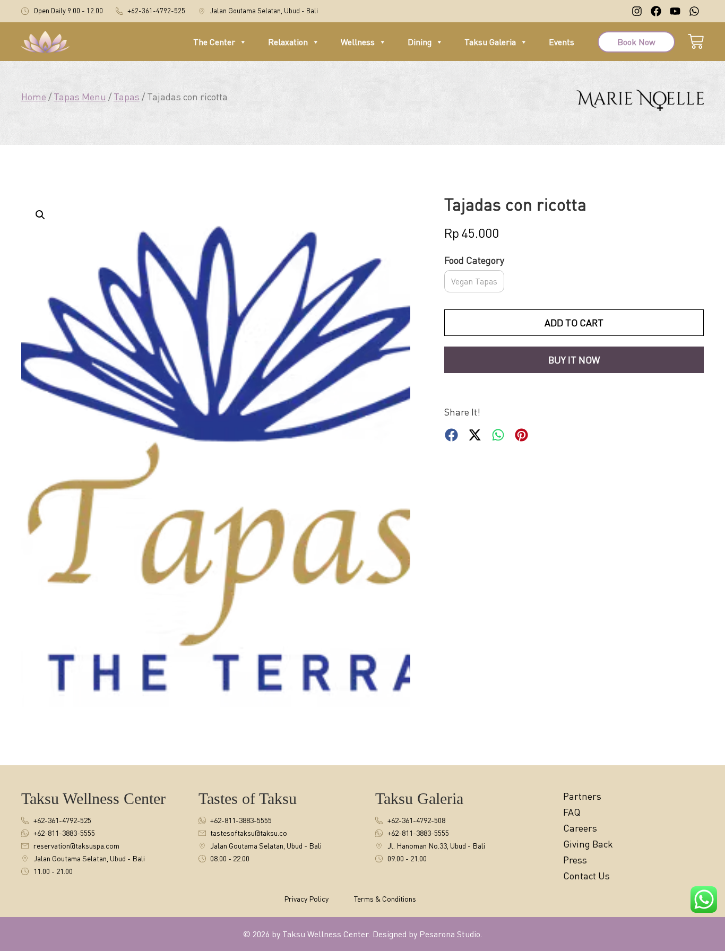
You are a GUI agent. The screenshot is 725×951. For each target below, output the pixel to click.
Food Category (474, 260)
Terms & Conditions (385, 898)
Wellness (358, 42)
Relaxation (288, 42)
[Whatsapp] (694, 11)
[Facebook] (656, 11)
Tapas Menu (80, 96)
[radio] (474, 281)
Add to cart (574, 322)
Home (33, 96)
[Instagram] (636, 11)
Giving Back (588, 843)
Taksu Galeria (490, 42)
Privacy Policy (306, 898)
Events (561, 42)
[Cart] (696, 40)
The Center (214, 42)
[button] (40, 214)
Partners (582, 796)
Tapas (127, 96)
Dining (419, 42)
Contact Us (586, 875)
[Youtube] (675, 11)
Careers (580, 828)
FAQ (571, 812)
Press (575, 859)
